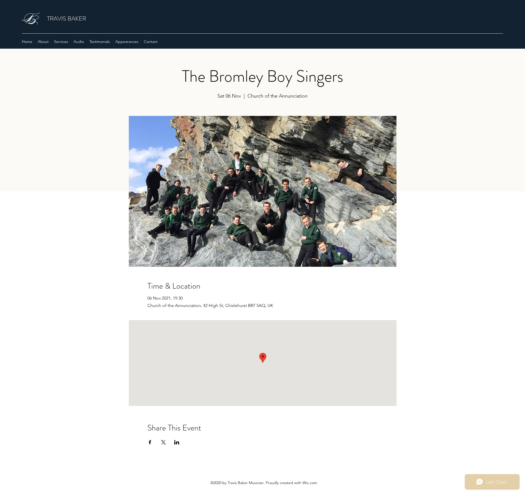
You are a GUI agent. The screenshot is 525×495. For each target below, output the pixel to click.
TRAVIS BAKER (66, 18)
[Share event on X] (163, 442)
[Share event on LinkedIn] (176, 442)
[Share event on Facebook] (150, 442)
